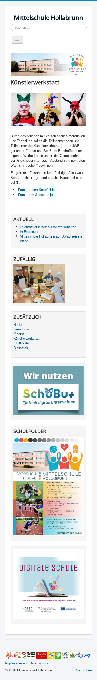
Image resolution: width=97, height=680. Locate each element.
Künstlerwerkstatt (26, 338)
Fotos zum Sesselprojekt (36, 195)
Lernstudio (21, 329)
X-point (18, 333)
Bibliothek (20, 347)
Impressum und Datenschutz (26, 663)
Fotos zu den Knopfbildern (37, 190)
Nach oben (84, 670)
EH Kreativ (21, 343)
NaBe (17, 324)
